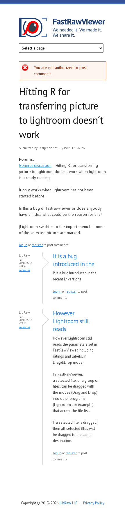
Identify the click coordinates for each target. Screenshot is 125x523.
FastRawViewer (79, 21)
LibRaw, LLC (68, 503)
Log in (23, 245)
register (37, 245)
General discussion (35, 165)
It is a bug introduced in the (73, 260)
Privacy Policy (93, 503)
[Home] (36, 28)
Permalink (24, 270)
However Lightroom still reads (70, 321)
